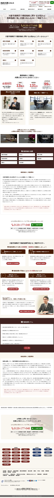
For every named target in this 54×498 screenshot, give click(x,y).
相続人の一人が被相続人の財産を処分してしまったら (13, 337)
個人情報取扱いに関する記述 (15, 485)
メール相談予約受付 (37, 224)
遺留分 (3, 162)
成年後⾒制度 (16, 458)
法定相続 (21, 162)
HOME (4, 9)
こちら (40, 5)
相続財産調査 (4, 158)
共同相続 (16, 461)
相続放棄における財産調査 (13, 263)
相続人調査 (39, 154)
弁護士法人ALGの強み (48, 6)
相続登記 (25, 449)
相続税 (48, 449)
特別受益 (25, 458)
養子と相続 (6, 464)
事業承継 (36, 455)
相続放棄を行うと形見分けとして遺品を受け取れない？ (13, 340)
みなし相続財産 (6, 461)
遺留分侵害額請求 (6, 458)
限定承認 (14, 472)
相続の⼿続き (25, 452)
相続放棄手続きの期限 (13, 288)
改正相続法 (25, 461)
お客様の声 (5, 475)
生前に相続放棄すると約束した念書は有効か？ (11, 343)
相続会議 (17, 475)
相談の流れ (27, 138)
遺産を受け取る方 (31, 9)
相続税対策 (37, 449)
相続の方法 (16, 455)
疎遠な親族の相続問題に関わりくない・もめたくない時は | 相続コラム (16, 327)
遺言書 (21, 158)
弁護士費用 (49, 9)
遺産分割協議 (4, 154)
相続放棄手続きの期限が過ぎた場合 (41, 288)
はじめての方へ (13, 9)
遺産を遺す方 (40, 9)
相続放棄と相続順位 (41, 263)
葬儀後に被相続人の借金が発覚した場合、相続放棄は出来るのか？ (15, 333)
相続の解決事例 (11, 475)
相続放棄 (39, 158)
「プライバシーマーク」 (11, 481)
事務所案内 (41, 6)
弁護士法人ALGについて (33, 6)
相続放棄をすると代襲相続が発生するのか (11, 330)
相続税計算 (48, 452)
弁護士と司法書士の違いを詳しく (27, 311)
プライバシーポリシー (4, 485)
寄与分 (21, 154)
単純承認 (9, 472)
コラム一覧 (27, 347)
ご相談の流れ (22, 9)
